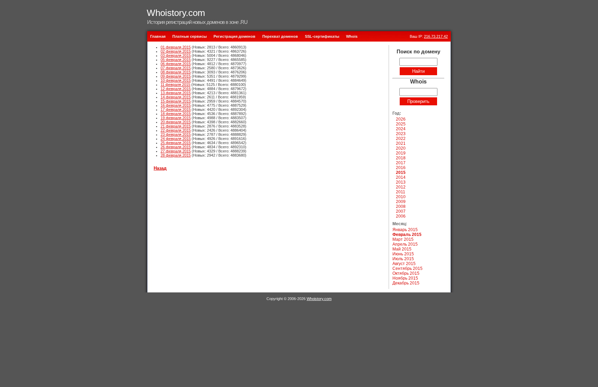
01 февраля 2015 (176, 47)
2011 (400, 192)
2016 (401, 167)
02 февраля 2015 (176, 51)
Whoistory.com (176, 13)
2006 (401, 216)
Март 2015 (403, 239)
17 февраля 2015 (176, 109)
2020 (401, 148)
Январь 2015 (405, 229)
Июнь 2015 (403, 254)
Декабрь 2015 (405, 283)
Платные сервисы (189, 36)
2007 (401, 211)
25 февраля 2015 (176, 143)
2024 (401, 128)
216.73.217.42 (436, 36)
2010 (401, 196)
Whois (351, 36)
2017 (401, 162)
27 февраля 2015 (176, 151)
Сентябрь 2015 (407, 268)
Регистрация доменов (234, 36)
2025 (401, 124)
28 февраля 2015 (176, 155)
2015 (401, 172)
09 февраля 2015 (176, 76)
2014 (401, 177)
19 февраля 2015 (176, 118)
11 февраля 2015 (175, 84)
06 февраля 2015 (176, 64)
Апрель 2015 (405, 244)
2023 (401, 133)
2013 (401, 182)
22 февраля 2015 (176, 130)
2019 (401, 153)
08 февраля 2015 (176, 72)
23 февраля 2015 (176, 134)
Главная (157, 36)
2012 (401, 187)
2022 (401, 138)
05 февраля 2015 (176, 60)
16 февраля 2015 (176, 105)
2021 (401, 143)
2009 (401, 201)
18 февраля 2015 (176, 114)
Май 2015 (401, 249)
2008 (401, 206)
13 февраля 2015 (176, 93)
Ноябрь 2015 (405, 278)
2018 (401, 158)
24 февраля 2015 (176, 139)
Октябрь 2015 (405, 273)
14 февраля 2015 (176, 97)
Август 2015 (404, 263)
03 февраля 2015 (176, 55)
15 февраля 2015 (176, 101)
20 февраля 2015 (176, 122)
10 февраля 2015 (176, 80)
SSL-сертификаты (322, 36)
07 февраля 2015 (176, 68)
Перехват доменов (280, 36)
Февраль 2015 (407, 234)
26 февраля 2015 (176, 147)
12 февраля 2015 (176, 89)
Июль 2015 (403, 258)
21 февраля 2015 (176, 126)
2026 (401, 119)
